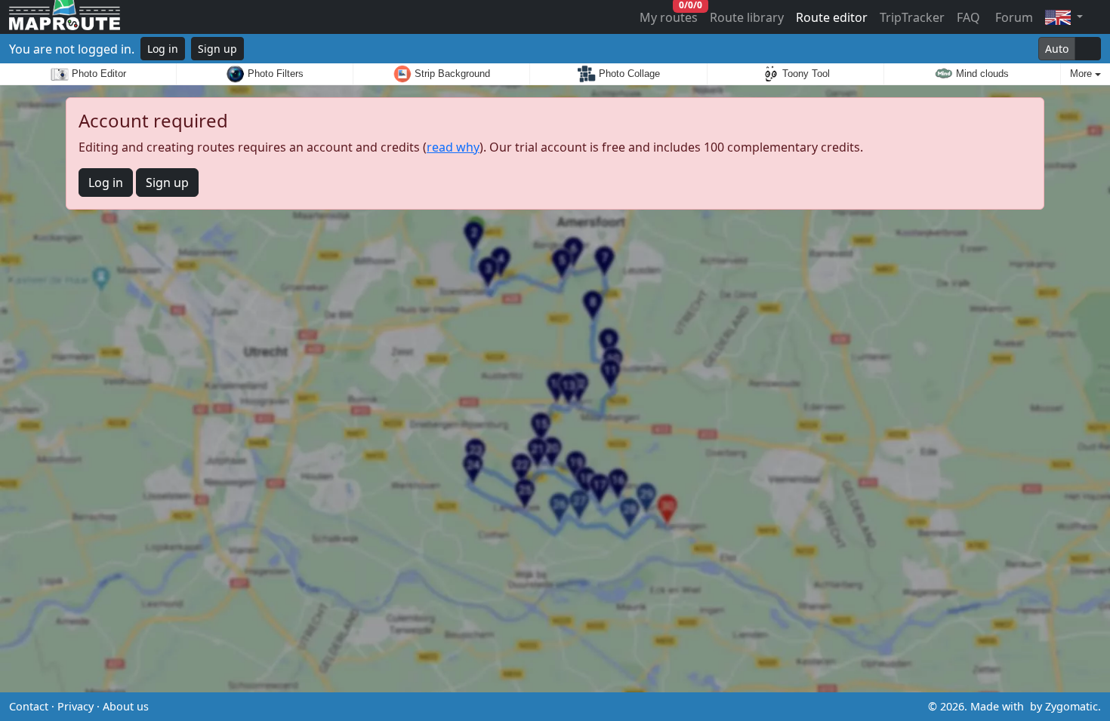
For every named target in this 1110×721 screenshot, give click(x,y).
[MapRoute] (64, 17)
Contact (28, 706)
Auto (1056, 48)
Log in (162, 48)
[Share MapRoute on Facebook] (555, 706)
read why (453, 147)
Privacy (75, 706)
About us (126, 706)
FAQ (968, 17)
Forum (1012, 17)
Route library (747, 17)
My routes (669, 14)
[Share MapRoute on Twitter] (531, 706)
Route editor (832, 17)
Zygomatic (1071, 706)
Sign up (217, 48)
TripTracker (912, 17)
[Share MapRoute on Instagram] (579, 706)
